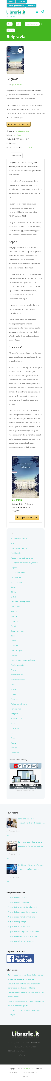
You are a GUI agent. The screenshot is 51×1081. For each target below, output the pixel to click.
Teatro (13, 743)
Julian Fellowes (17, 84)
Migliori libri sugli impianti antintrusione (22, 912)
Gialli (13, 636)
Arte (12, 543)
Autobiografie (16, 553)
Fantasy (14, 611)
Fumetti (14, 626)
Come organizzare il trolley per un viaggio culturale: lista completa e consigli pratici (30, 844)
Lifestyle (14, 655)
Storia (13, 738)
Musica (13, 670)
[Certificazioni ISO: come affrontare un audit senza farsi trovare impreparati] (12, 869)
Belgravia (17, 499)
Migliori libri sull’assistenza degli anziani (22, 936)
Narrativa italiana (17, 675)
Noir (12, 684)
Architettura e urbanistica (20, 538)
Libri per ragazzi (17, 650)
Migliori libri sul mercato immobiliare (21, 917)
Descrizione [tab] (16, 155)
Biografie (14, 568)
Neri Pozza (17, 135)
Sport (13, 733)
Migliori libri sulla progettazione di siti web (23, 931)
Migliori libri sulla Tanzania (17, 897)
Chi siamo (21, 2)
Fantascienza (15, 606)
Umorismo (15, 753)
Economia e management (20, 602)
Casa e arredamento (18, 572)
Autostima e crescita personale (22, 558)
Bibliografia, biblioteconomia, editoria (24, 563)
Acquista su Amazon (20, 124)
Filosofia (14, 616)
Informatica (15, 645)
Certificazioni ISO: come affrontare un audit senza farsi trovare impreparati (30, 867)
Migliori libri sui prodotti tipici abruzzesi (22, 907)
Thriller (14, 748)
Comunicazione (16, 582)
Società (13, 723)
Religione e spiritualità (19, 704)
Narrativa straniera (32, 24)
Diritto (13, 592)
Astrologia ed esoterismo (20, 548)
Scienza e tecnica (17, 718)
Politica (13, 694)
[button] (20, 50)
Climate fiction (16, 577)
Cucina (13, 587)
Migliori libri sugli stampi (17, 922)
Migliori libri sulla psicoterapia (19, 902)
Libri (18, 24)
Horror (13, 641)
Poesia (13, 689)
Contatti (31, 5)
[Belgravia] (25, 458)
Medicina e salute (17, 665)
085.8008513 (35, 1043)
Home (11, 2)
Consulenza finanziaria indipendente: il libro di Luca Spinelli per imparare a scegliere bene (31, 821)
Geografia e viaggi (17, 631)
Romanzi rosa (16, 709)
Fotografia (14, 621)
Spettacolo (15, 728)
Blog (8, 835)
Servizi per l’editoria (16, 5)
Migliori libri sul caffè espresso (19, 926)
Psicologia (14, 699)
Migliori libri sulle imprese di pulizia (21, 941)
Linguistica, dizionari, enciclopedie (23, 660)
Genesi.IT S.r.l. (29, 1069)
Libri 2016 (28, 147)
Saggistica (14, 714)
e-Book (13, 597)
